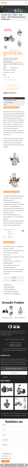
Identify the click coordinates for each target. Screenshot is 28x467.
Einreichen (5, 461)
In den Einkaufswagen (12, 88)
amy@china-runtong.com (15, 342)
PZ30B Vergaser (7, 284)
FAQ (5, 104)
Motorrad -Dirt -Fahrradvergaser (12, 293)
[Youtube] (19, 377)
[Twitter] (17, 377)
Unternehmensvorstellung (10, 100)
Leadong (24, 415)
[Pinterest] (24, 377)
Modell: (5, 67)
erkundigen (11, 85)
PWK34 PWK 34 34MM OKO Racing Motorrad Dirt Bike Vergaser (20, 317)
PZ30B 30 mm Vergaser (9, 289)
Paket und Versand (8, 102)
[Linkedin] (14, 377)
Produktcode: (6, 72)
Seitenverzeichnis (10, 415)
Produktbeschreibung (9, 98)
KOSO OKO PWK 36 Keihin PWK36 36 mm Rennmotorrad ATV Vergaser (8, 317)
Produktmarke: (6, 70)
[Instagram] (21, 377)
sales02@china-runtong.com (15, 344)
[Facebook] (10, 377)
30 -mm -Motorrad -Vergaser (11, 291)
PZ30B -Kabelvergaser (9, 287)
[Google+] (12, 377)
